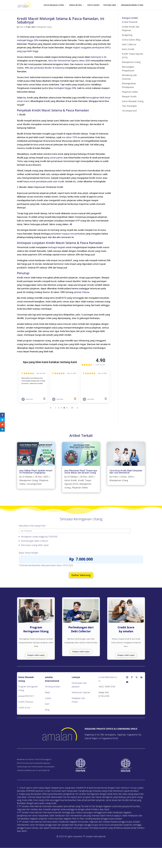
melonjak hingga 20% (27, 40)
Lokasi (48, 698)
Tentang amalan (52, 686)
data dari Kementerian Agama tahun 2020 (69, 60)
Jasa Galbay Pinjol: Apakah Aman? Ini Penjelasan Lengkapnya (35, 471)
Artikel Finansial (129, 22)
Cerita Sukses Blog (131, 39)
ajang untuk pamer (53, 157)
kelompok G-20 (98, 57)
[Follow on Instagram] (127, 677)
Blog (47, 709)
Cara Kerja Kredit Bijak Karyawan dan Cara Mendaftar (125, 471)
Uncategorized (129, 110)
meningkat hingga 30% (64, 88)
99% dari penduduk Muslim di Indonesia (45, 67)
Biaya (47, 692)
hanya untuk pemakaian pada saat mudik (43, 181)
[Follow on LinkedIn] (141, 677)
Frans (21, 27)
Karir (47, 703)
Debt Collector (129, 44)
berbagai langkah (56, 247)
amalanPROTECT (26, 696)
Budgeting (127, 35)
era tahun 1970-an (71, 137)
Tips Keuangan (129, 105)
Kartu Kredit (128, 49)
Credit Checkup (25, 701)
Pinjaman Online (130, 91)
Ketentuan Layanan (81, 692)
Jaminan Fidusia (81, 292)
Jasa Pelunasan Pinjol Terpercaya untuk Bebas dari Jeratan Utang (80, 471)
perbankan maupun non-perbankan (67, 233)
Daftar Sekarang (81, 575)
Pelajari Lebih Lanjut (36, 655)
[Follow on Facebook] (132, 677)
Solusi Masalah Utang (132, 101)
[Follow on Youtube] (127, 682)
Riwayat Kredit (129, 96)
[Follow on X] (137, 677)
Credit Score (24, 707)
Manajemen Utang (44, 27)
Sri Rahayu (27, 476)
